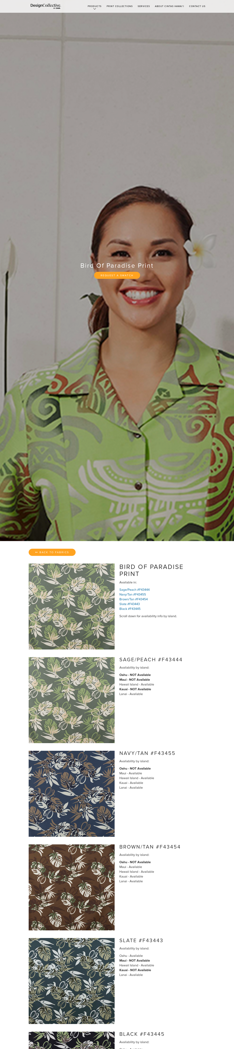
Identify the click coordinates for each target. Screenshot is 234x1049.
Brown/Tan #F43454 (133, 599)
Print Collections (120, 6)
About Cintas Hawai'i (169, 6)
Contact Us (197, 6)
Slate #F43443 (129, 604)
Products (95, 6)
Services (144, 6)
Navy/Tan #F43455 (132, 594)
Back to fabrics (53, 552)
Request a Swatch (117, 275)
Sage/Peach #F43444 (134, 589)
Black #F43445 (130, 608)
